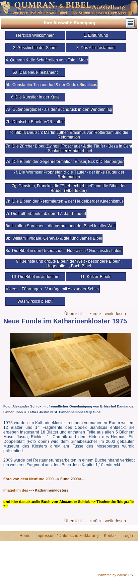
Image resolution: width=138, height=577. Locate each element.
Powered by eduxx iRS (115, 575)
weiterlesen (115, 314)
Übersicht (73, 314)
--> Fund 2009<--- (70, 479)
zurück (95, 314)
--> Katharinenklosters (48, 490)
